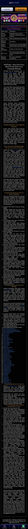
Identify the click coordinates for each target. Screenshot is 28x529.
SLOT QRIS (6, 343)
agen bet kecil (6, 359)
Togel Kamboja (7, 366)
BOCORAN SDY (7, 357)
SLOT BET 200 (7, 362)
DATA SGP (6, 334)
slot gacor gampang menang (14, 71)
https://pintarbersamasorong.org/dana (12, 331)
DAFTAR (21, 9)
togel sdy (5, 346)
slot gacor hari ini (12, 386)
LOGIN (7, 9)
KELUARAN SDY (8, 339)
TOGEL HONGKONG (9, 351)
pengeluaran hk (7, 367)
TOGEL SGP (6, 353)
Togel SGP (6, 377)
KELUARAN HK (7, 347)
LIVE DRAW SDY (8, 342)
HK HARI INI (6, 338)
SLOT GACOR (7, 361)
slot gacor (15, 150)
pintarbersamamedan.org (9, 328)
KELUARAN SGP (8, 332)
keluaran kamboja (7, 363)
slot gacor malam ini (17, 167)
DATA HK (6, 335)
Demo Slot (6, 336)
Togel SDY (6, 378)
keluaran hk (6, 373)
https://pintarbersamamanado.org (11, 330)
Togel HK (5, 374)
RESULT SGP (7, 355)
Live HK (5, 376)
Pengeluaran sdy (7, 380)
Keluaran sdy (6, 358)
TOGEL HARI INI (8, 350)
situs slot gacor (7, 289)
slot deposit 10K (7, 382)
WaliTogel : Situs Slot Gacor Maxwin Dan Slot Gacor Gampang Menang (13, 520)
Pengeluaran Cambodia (8, 365)
